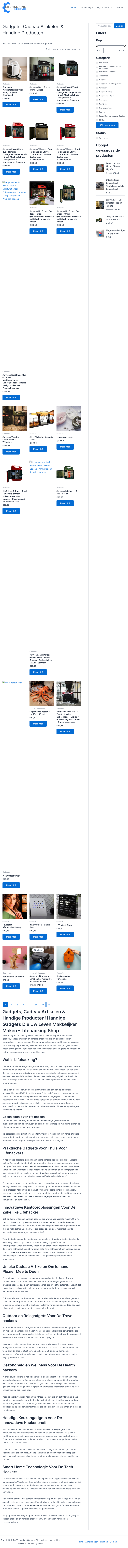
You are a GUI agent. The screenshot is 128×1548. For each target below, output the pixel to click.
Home (73, 7)
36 (36, 1004)
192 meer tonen (107, 125)
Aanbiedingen (86, 7)
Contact (120, 7)
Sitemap (104, 1541)
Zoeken (119, 26)
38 (49, 1004)
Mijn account (103, 7)
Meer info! (11, 104)
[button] (110, 8)
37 (43, 1004)
